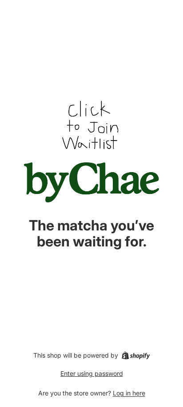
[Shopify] (136, 355)
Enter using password (91, 373)
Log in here (129, 393)
